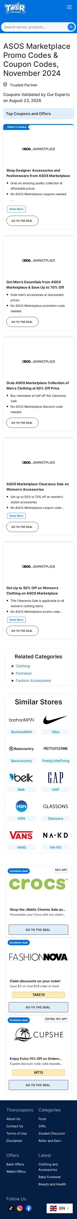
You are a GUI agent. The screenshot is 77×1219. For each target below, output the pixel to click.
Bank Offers (15, 1164)
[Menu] (69, 8)
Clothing (23, 666)
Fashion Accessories (33, 680)
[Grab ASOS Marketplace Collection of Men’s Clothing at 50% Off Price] (38, 360)
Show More (16, 209)
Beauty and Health (52, 1184)
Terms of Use (16, 1133)
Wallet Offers (16, 1172)
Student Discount (51, 1133)
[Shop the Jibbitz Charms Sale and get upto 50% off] (38, 884)
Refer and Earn (49, 1141)
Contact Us (14, 1126)
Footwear (24, 673)
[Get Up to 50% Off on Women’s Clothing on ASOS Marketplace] (38, 565)
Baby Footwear (49, 1177)
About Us (13, 1119)
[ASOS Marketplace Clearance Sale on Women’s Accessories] (38, 461)
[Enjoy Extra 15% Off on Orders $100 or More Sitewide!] (38, 1033)
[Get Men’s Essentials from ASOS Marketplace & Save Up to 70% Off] (38, 259)
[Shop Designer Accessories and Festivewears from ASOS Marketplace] (38, 148)
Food (42, 1119)
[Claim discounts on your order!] (38, 955)
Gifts (42, 1126)
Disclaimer (14, 1141)
